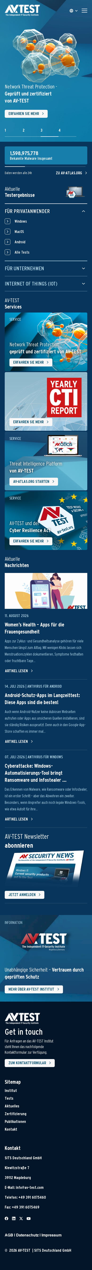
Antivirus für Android (44, 686)
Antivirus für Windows (45, 757)
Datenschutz (27, 1235)
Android (20, 242)
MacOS (19, 231)
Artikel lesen (16, 671)
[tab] (14, 132)
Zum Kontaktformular (27, 1063)
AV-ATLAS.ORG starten (31, 481)
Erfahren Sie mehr (23, 113)
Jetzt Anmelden (22, 894)
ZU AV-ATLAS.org (69, 173)
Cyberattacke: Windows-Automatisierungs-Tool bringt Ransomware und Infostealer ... (36, 773)
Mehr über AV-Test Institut (31, 989)
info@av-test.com (30, 1187)
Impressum (52, 1235)
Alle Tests (22, 252)
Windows (21, 221)
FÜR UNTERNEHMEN (24, 268)
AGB (9, 1235)
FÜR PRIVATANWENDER (27, 211)
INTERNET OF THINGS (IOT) (31, 284)
